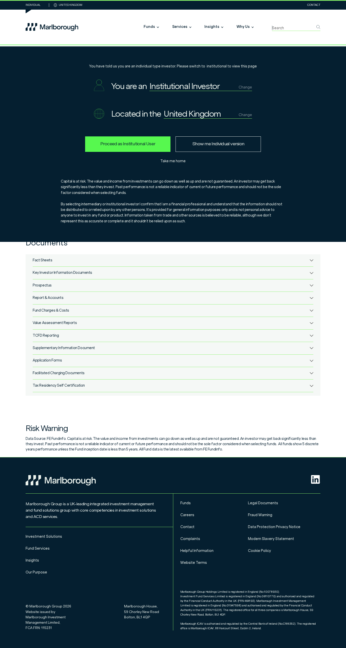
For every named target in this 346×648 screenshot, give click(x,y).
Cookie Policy (259, 551)
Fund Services (38, 548)
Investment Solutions (44, 536)
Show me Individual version (218, 144)
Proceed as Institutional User (127, 144)
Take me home (173, 161)
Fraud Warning (260, 515)
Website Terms (193, 563)
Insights (32, 560)
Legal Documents (263, 503)
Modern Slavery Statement (271, 539)
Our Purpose (36, 572)
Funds (185, 503)
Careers (187, 515)
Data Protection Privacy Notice (274, 527)
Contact (313, 5)
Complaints (190, 539)
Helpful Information (197, 551)
